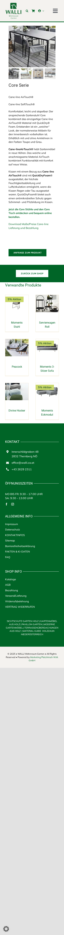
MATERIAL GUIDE (32, 631)
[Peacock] (17, 340)
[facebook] (6, 504)
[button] (27, 10)
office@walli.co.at (23, 462)
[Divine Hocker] (17, 384)
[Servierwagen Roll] (47, 296)
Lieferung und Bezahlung (23, 228)
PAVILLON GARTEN (32, 624)
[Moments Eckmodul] (47, 384)
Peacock (17, 366)
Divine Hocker (17, 410)
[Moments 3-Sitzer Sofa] (47, 340)
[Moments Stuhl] (17, 296)
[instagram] (12, 504)
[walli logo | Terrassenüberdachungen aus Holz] (13, 3)
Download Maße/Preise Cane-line (28, 224)
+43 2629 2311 (22, 469)
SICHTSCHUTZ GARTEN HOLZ (23, 621)
